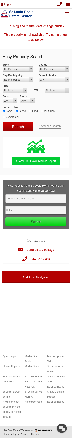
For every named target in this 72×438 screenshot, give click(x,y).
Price (6, 85)
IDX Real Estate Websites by (18, 430)
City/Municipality (13, 75)
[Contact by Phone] (59, 4)
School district (47, 75)
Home (8, 111)
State (6, 64)
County (43, 64)
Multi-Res (49, 111)
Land (34, 111)
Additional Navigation (36, 277)
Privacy (35, 434)
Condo (22, 111)
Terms (24, 434)
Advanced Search (50, 126)
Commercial (12, 116)
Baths (23, 96)
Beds (6, 96)
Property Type (11, 107)
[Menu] (67, 14)
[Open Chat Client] (62, 428)
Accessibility (9, 434)
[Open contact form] (68, 4)
